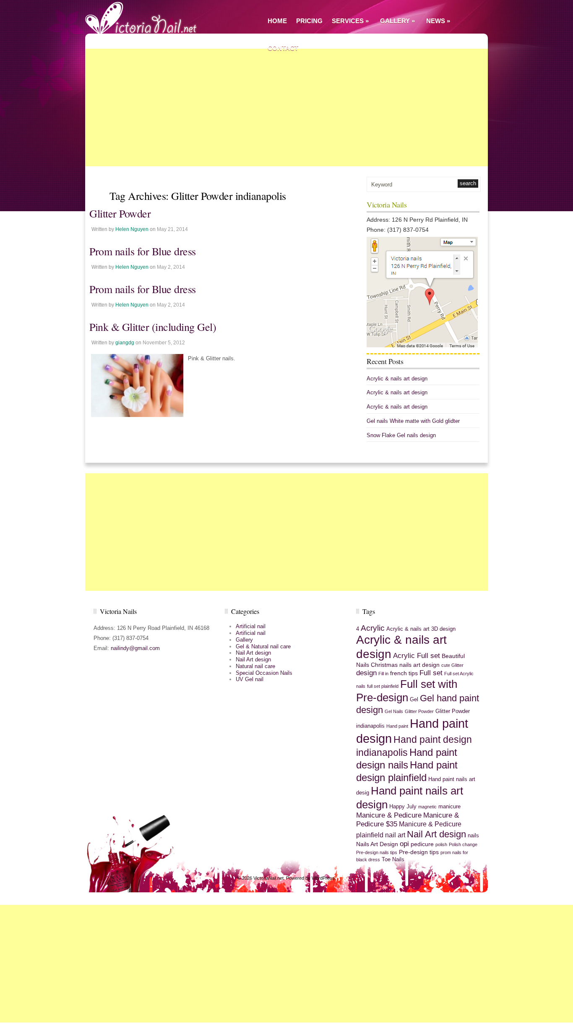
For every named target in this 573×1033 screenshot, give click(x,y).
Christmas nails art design (405, 664)
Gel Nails (394, 711)
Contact (283, 48)
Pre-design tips (419, 852)
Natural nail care (255, 666)
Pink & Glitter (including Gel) (152, 326)
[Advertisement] (286, 107)
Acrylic (373, 628)
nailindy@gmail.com (135, 648)
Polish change (463, 844)
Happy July (403, 807)
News (438, 20)
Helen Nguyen (131, 229)
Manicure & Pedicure (389, 815)
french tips (404, 673)
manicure (449, 807)
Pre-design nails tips (376, 852)
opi (404, 844)
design (366, 673)
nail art (395, 835)
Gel (414, 700)
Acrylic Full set (416, 656)
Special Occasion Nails (264, 673)
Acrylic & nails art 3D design (421, 629)
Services (350, 20)
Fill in (383, 673)
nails (473, 836)
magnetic (427, 806)
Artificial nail (251, 626)
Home (277, 20)
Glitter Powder (120, 213)
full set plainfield (382, 686)
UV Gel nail (249, 679)
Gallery (397, 20)
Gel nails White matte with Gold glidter (413, 421)
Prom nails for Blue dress (142, 251)
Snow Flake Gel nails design (401, 435)
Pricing (309, 20)
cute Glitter (452, 665)
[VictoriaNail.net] (144, 17)
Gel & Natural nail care (263, 646)
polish (441, 844)
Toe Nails (393, 860)
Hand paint (397, 726)
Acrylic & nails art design (397, 378)
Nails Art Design (377, 844)
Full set (431, 673)
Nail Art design (253, 653)
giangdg (124, 343)
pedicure (422, 844)
